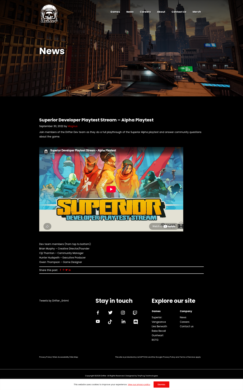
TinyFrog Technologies (147, 375)
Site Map (74, 357)
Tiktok (110, 322)
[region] (121, 384)
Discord (136, 322)
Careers (184, 322)
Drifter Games (49, 14)
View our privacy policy (139, 384)
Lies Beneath (159, 326)
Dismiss (161, 384)
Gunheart (157, 335)
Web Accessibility (61, 357)
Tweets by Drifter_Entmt (54, 300)
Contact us (187, 326)
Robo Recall (159, 331)
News (183, 317)
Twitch (135, 313)
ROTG (155, 340)
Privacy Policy (45, 357)
